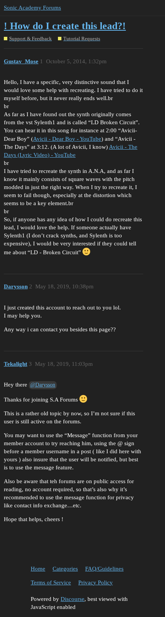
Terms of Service (51, 582)
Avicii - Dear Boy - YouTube (67, 139)
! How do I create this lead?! (65, 25)
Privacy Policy (95, 582)
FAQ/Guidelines (104, 569)
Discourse (72, 599)
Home (38, 569)
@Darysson (42, 385)
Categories (65, 569)
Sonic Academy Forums (32, 8)
